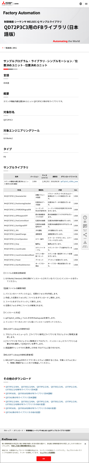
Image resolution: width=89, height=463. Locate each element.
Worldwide (80, 4)
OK (44, 459)
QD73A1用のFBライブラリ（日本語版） (21, 397)
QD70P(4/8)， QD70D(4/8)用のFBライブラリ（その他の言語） (31, 408)
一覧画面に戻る (10, 47)
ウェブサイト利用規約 (47, 452)
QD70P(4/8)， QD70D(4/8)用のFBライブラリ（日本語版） (29, 393)
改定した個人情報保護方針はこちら (23, 446)
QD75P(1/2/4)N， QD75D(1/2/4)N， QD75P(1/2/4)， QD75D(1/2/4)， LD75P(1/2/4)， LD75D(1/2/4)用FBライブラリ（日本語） (42, 388)
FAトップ (7, 430)
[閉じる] (85, 443)
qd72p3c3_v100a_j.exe (69, 181)
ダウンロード (18, 430)
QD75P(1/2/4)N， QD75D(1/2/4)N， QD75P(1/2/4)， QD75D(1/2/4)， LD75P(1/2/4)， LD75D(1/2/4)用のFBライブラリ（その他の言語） (42, 403)
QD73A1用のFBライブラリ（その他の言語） (23, 412)
